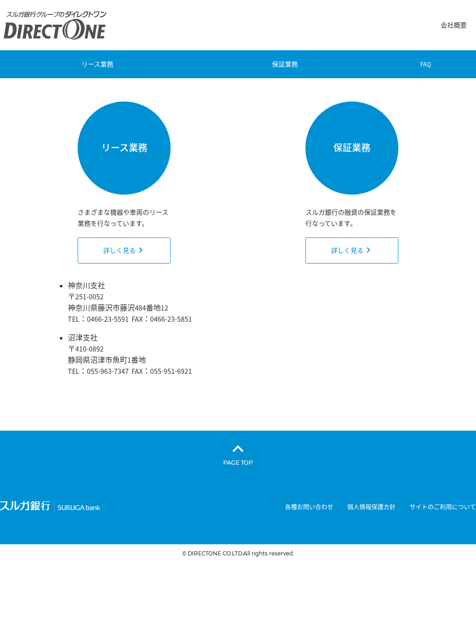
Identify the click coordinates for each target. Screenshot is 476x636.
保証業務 (285, 64)
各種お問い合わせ (309, 507)
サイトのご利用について (443, 507)
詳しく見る (119, 250)
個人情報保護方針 (371, 507)
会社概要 (454, 25)
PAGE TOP (238, 462)
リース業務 (97, 64)
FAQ (425, 64)
